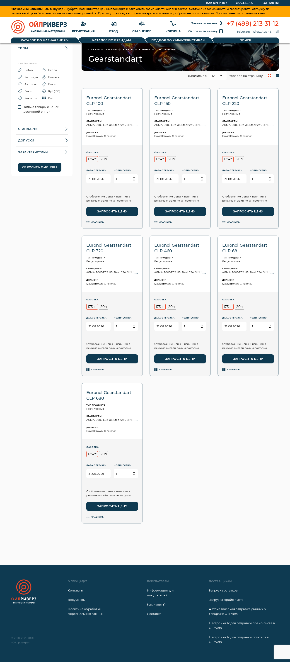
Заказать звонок (204, 23)
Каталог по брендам (111, 40)
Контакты (270, 3)
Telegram (243, 31)
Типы (23, 48)
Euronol (145, 49)
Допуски (26, 140)
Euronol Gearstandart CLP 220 (244, 100)
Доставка (244, 3)
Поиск (245, 40)
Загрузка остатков (223, 590)
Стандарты (28, 129)
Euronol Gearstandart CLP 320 (108, 248)
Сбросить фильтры (39, 167)
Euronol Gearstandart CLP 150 (176, 100)
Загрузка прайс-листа (226, 599)
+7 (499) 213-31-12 (253, 23)
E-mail (274, 31)
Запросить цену (112, 211)
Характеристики (33, 152)
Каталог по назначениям (45, 40)
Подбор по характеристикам (178, 40)
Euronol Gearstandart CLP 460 (176, 248)
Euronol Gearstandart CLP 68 (244, 248)
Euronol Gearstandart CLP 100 (108, 100)
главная (94, 49)
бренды (128, 49)
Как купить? (216, 3)
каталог (111, 49)
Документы (76, 599)
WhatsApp (259, 31)
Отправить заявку (203, 31)
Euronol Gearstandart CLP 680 (108, 395)
